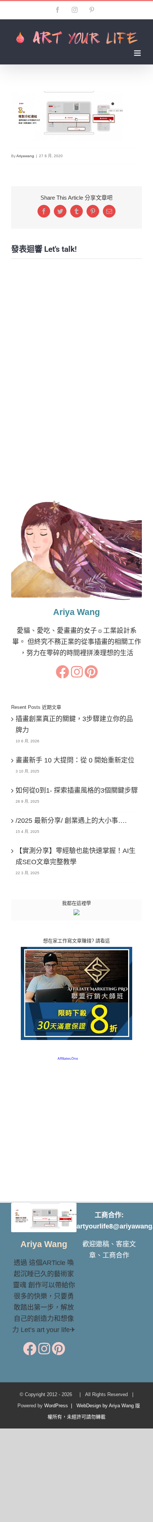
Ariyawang (25, 156)
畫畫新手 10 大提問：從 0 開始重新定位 (75, 760)
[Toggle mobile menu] (138, 53)
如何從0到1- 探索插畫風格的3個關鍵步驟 (77, 790)
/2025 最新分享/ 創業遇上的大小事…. (71, 820)
